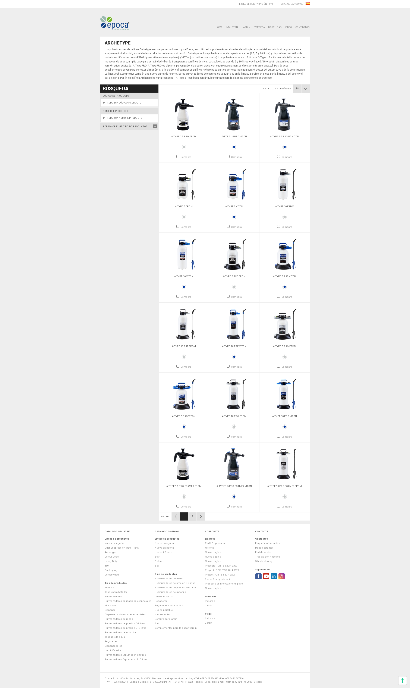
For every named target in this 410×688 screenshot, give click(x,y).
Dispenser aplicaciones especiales (125, 614)
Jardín (246, 27)
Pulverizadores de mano (119, 619)
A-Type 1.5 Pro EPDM (183, 136)
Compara (186, 157)
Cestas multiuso (164, 596)
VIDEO (288, 27)
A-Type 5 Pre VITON (284, 276)
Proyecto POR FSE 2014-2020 (221, 565)
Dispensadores (113, 646)
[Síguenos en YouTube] (266, 576)
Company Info (234, 682)
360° (107, 565)
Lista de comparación (253, 4)
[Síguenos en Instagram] (281, 576)
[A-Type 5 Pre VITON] (285, 254)
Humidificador (113, 650)
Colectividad (112, 574)
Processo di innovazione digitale (224, 583)
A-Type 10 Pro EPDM (234, 416)
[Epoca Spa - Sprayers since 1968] (114, 23)
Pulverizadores (113, 596)
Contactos (302, 27)
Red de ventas (263, 552)
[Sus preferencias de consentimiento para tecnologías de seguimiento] (402, 680)
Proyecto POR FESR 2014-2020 (222, 570)
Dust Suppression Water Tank (122, 547)
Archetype (110, 552)
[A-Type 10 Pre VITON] (234, 324)
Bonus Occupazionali (217, 579)
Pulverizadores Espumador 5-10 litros (126, 659)
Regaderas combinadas (169, 605)
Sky (157, 565)
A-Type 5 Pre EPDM (234, 276)
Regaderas (111, 641)
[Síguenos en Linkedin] (274, 576)
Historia (209, 547)
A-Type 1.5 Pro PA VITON (284, 136)
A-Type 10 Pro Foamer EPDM (284, 486)
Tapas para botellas (116, 592)
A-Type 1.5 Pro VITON (234, 136)
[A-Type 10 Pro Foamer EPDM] (285, 463)
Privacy (199, 682)
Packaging (111, 570)
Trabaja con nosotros (267, 556)
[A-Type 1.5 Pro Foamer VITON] (234, 463)
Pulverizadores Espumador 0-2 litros (125, 655)
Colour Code (112, 556)
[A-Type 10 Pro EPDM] (234, 393)
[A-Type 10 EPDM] (285, 184)
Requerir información (267, 543)
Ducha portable (164, 610)
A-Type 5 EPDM (184, 206)
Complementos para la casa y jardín (176, 628)
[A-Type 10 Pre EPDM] (184, 324)
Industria (232, 27)
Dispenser (110, 610)
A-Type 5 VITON (234, 206)
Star (157, 556)
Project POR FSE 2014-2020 (220, 574)
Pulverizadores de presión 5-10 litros (125, 628)
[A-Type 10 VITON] (184, 254)
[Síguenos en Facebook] (258, 576)
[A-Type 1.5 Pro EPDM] (184, 114)
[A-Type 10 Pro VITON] (285, 393)
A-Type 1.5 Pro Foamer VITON (234, 486)
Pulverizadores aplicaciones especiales (128, 601)
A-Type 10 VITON (183, 276)
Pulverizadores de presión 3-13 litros (175, 587)
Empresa (259, 27)
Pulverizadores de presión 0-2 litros (125, 623)
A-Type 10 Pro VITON (284, 416)
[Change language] (308, 4)
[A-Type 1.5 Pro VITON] (234, 114)
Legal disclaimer (214, 682)
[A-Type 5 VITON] (234, 184)
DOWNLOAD (275, 27)
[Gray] (184, 147)
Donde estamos (264, 547)
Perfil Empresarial (215, 543)
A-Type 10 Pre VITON (234, 346)
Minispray (110, 605)
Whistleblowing (263, 561)
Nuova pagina (213, 552)
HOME (218, 27)
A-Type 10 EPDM (284, 206)
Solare (159, 561)
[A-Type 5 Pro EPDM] (285, 324)
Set (157, 623)
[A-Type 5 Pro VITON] (184, 393)
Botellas (109, 587)
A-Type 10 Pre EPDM (184, 346)
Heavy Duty (111, 561)
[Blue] (234, 147)
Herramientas (163, 614)
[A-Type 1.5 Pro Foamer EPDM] (184, 463)
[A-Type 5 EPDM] (184, 184)
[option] (184, 128)
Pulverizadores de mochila (120, 632)
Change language (292, 4)
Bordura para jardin (166, 619)
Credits (258, 682)
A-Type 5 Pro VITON (183, 416)
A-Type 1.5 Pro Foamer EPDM (183, 486)
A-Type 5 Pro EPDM (284, 346)
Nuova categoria (114, 543)
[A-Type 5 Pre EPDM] (234, 254)
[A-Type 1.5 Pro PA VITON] (285, 114)
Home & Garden (164, 552)
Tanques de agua (115, 637)
